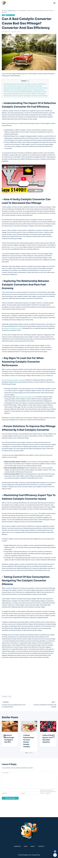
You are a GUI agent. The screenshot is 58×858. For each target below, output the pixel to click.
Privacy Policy (36, 855)
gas (10, 696)
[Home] (2, 10)
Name (4, 793)
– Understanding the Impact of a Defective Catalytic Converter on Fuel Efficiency (24, 84)
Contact (41, 846)
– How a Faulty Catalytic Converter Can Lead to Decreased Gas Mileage (22, 86)
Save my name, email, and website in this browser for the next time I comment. (48, 791)
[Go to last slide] (4, 736)
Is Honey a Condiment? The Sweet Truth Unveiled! (45, 704)
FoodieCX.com (6, 32)
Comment (5, 773)
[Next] (54, 736)
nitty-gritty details (33, 513)
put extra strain (14, 247)
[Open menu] (54, 3)
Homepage (17, 846)
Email (23, 793)
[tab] (27, 752)
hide (28, 81)
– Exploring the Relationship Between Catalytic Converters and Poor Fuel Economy (25, 88)
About (33, 846)
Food (3, 15)
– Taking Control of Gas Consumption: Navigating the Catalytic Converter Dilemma (25, 96)
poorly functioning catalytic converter (13, 380)
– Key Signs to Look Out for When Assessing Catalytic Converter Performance (24, 90)
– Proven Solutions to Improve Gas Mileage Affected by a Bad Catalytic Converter (25, 92)
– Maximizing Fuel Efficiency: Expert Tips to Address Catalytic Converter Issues (24, 94)
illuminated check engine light (26, 397)
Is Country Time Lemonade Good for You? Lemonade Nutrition (14, 704)
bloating (4, 696)
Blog (25, 846)
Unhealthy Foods (10, 15)
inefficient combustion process (12, 328)
